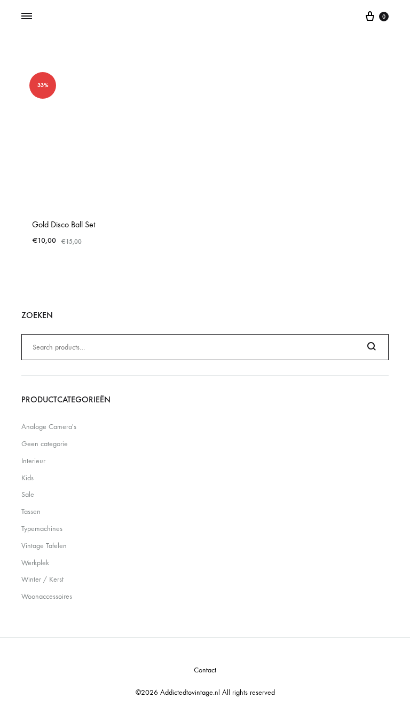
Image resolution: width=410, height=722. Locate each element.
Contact (205, 670)
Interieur (33, 460)
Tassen (31, 511)
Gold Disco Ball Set (63, 224)
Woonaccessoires (46, 596)
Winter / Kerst (42, 579)
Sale (27, 494)
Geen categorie (44, 443)
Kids (27, 477)
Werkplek (35, 562)
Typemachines (41, 528)
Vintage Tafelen (44, 545)
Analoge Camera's (48, 426)
